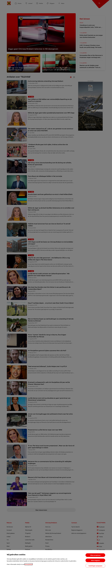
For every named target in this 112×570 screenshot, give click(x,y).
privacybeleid (28, 564)
